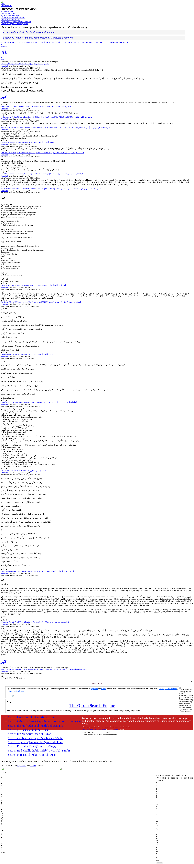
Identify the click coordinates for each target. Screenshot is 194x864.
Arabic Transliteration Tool (10, 20)
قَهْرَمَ (26, 42)
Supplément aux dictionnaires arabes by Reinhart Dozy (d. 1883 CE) (39, 402)
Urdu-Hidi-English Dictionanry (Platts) (15, 24)
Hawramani (116, 729)
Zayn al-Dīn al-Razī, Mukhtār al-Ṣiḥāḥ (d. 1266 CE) (27, 142)
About (99, 729)
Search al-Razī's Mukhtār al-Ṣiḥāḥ (28, 729)
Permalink (4, 66)
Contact (104, 729)
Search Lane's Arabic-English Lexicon (31, 717)
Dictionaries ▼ (6, 6)
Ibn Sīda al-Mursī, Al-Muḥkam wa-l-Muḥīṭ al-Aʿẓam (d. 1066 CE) (41, 302)
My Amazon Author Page (10, 16)
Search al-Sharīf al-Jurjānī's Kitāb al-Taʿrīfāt (35, 738)
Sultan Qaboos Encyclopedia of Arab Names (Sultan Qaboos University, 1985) (44, 669)
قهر (92, 42)
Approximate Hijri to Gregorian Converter (16, 22)
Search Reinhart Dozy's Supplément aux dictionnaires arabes (45, 721)
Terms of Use (93, 729)
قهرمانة (13, 42)
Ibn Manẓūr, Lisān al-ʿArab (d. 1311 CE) (24, 470)
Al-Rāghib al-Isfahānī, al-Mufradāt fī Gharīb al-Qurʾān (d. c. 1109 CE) (42, 153)
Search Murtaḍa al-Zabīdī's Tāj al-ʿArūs (32, 754)
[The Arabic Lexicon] (2, 2)
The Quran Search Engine (92, 706)
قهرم (37, 42)
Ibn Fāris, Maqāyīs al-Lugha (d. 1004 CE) (25, 64)
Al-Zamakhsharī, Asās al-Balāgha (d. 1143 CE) (27, 354)
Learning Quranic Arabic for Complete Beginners (29, 32)
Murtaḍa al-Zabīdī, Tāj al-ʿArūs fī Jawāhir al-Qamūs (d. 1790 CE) (35, 622)
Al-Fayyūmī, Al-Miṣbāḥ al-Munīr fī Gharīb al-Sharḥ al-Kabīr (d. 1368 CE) (36, 106)
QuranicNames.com (8, 14)
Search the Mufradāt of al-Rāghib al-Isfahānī (35, 725)
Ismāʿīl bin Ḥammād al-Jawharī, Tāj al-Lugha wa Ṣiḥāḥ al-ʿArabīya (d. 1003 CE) (42, 174)
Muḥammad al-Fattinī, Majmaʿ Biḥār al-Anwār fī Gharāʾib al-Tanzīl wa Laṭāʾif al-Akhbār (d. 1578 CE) (46, 117)
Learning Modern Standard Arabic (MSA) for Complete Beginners (38, 37)
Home (3, 4)
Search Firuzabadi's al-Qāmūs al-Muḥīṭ (32, 746)
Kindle (103, 689)
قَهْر (82, 42)
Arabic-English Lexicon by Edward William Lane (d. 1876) (37, 571)
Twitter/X (97, 683)
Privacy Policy (85, 729)
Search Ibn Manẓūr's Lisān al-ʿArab (29, 734)
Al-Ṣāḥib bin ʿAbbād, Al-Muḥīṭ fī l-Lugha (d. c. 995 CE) (33, 285)
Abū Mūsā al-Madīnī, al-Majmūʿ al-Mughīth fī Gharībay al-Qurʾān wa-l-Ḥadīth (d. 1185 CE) (56, 127)
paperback (94, 689)
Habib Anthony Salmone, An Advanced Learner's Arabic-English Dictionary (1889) (51, 189)
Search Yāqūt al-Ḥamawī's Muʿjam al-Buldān (35, 742)
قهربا (48, 42)
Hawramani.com (7, 12)
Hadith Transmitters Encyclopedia (13, 18)
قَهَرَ (103, 42)
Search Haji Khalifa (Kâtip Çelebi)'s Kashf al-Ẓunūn (39, 750)
